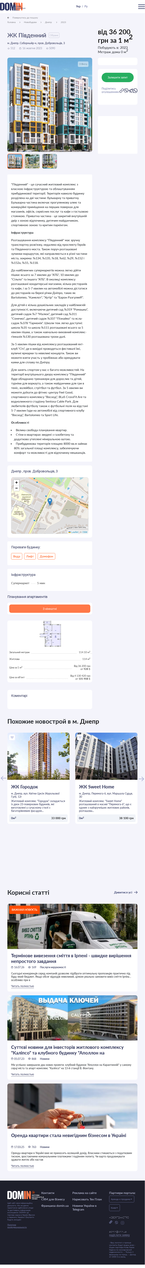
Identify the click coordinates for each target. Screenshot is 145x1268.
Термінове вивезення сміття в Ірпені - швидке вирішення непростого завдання (71, 958)
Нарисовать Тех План (87, 1199)
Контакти (47, 1193)
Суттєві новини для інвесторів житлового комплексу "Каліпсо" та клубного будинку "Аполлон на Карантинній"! (67, 1049)
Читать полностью (22, 986)
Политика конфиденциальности (17, 1226)
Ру (85, 6)
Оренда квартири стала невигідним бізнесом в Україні (68, 1135)
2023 (63, 22)
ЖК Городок (24, 786)
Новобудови (30, 22)
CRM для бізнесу (53, 1199)
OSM (84, 531)
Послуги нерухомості (53, 967)
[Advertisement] (117, 135)
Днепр (48, 22)
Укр (78, 6)
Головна (11, 22)
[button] (50, 502)
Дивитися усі (123, 892)
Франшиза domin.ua (55, 1205)
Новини (44, 1058)
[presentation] (18, 105)
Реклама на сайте (84, 1193)
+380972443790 (119, 1217)
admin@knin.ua (119, 1233)
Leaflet (74, 531)
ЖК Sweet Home (96, 786)
